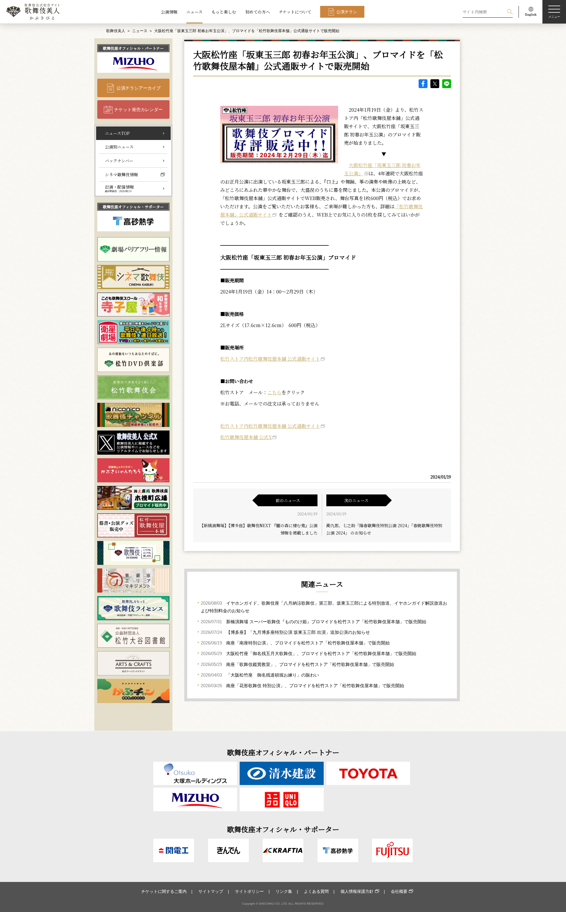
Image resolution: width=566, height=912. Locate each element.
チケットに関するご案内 (164, 891)
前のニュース (288, 500)
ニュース (194, 12)
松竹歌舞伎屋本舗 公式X (246, 437)
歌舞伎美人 (115, 31)
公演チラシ (346, 11)
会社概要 (399, 891)
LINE (446, 83)
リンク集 (284, 891)
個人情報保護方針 (357, 891)
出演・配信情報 (119, 188)
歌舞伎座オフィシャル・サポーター (133, 207)
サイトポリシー (249, 891)
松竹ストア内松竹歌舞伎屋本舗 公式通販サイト (270, 358)
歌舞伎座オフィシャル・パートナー (133, 48)
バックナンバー (119, 161)
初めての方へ (257, 12)
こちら (274, 392)
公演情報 (169, 12)
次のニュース (356, 500)
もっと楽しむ (223, 12)
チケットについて (295, 12)
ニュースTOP (117, 133)
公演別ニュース (119, 147)
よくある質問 (316, 891)
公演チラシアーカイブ (138, 87)
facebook (423, 83)
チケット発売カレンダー (138, 109)
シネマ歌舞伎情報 (121, 174)
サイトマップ (210, 891)
